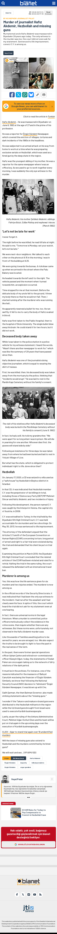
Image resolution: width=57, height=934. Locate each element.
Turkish (51, 116)
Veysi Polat (17, 779)
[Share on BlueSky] (31, 94)
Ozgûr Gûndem (10, 767)
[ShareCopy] (37, 94)
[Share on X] (18, 94)
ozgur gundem (25, 767)
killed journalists (38, 763)
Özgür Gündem (30, 133)
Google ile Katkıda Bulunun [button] (31, 844)
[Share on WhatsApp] (24, 94)
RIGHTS (8, 13)
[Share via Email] (44, 94)
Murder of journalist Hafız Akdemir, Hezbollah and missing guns (27, 26)
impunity (23, 763)
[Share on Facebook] (12, 94)
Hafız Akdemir (9, 122)
